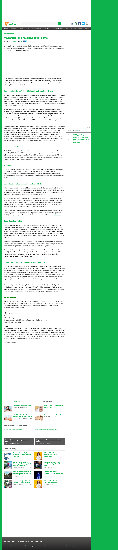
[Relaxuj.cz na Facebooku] (79, 23)
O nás (13, 541)
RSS (32, 541)
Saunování (69, 28)
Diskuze (17, 401)
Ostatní (86, 28)
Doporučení (6, 541)
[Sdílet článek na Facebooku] (24, 41)
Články (6, 28)
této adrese (57, 215)
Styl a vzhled (78, 28)
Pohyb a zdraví (36, 28)
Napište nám (38, 541)
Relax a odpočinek (58, 28)
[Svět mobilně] (76, 23)
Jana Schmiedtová (12, 41)
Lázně (27, 28)
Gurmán (21, 28)
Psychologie (46, 28)
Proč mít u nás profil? (23, 541)
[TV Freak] (72, 23)
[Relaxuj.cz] (11, 23)
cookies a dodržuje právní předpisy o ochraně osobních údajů (60, 546)
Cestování (13, 28)
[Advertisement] (103, 24)
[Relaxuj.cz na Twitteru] (83, 23)
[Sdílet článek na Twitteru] (26, 41)
